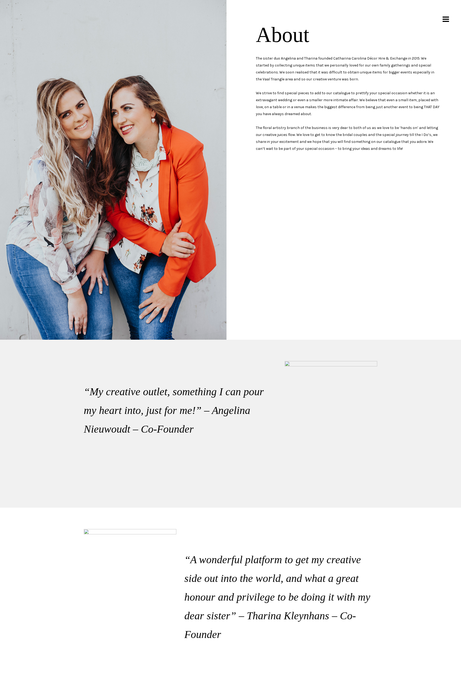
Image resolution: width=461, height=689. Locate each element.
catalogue (341, 93)
